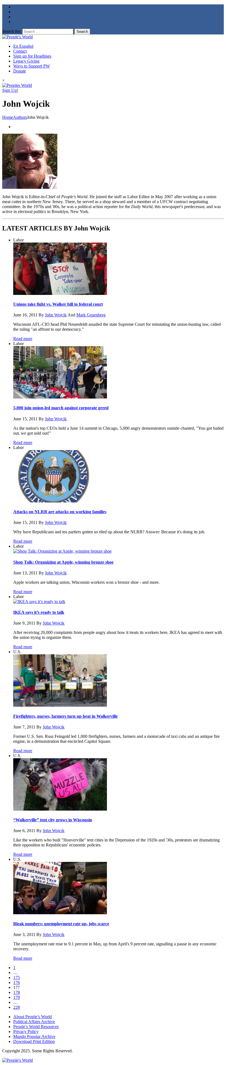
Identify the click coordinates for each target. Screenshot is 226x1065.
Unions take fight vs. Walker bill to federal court (58, 304)
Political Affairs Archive (34, 1021)
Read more (22, 338)
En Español (23, 46)
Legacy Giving (26, 61)
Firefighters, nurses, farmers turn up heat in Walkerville (65, 716)
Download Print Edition (34, 1041)
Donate (19, 71)
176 (16, 982)
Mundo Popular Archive (34, 1036)
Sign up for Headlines (32, 56)
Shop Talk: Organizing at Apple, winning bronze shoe (63, 562)
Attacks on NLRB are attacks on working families (59, 511)
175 (16, 977)
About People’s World (32, 1016)
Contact (20, 51)
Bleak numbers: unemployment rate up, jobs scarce (61, 923)
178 (16, 992)
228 (16, 1007)
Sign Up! (10, 90)
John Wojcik (56, 315)
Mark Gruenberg (91, 315)
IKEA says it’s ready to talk (38, 612)
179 (16, 997)
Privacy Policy (26, 1031)
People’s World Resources (36, 1026)
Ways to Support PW (31, 66)
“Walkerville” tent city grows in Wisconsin (52, 819)
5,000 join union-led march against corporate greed (61, 407)
